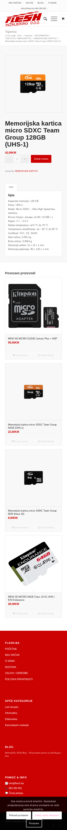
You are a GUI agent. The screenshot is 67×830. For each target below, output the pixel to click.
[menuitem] (15, 3)
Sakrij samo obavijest (47, 815)
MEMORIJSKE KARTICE (26, 171)
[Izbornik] (52, 18)
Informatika (11, 713)
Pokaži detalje (47, 355)
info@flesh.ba (16, 783)
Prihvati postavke (18, 815)
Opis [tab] (11, 187)
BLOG (41, 3)
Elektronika (11, 719)
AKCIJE (29, 3)
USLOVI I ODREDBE (16, 673)
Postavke (34, 823)
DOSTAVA (10, 667)
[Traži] (43, 18)
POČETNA (11, 649)
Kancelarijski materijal (17, 725)
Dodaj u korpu (41, 159)
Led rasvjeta (11, 707)
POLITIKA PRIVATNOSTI (19, 679)
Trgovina (11, 31)
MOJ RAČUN (15, 3)
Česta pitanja (16, 793)
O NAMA (52, 3)
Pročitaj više (21, 355)
